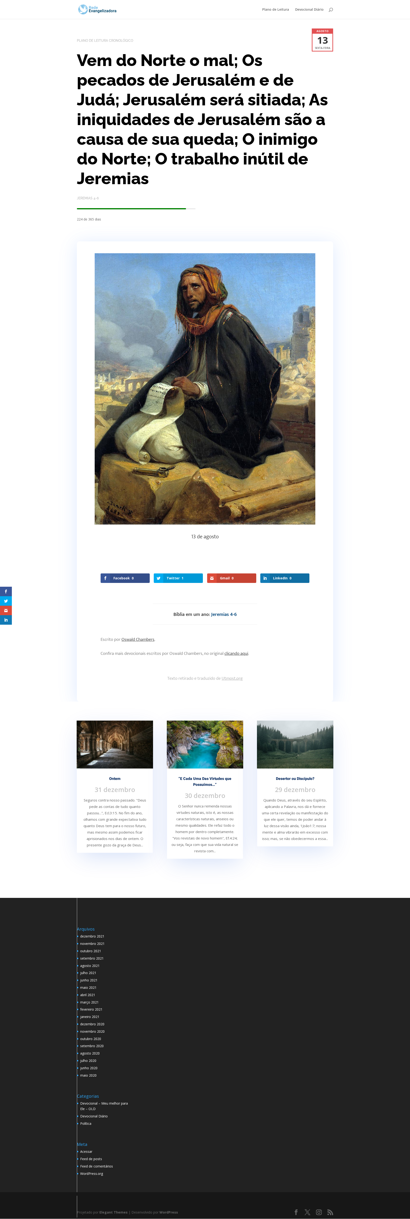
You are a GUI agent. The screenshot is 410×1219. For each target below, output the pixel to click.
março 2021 (89, 1002)
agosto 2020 (90, 1053)
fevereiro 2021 (91, 1009)
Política (85, 1123)
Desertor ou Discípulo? (295, 779)
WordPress (168, 1212)
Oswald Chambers (137, 639)
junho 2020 (89, 1068)
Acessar (86, 1151)
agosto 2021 (90, 965)
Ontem (115, 779)
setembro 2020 (92, 1046)
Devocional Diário (309, 10)
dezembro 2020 (92, 1024)
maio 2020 (88, 1075)
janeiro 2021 (89, 1016)
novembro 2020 (92, 1031)
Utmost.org (232, 678)
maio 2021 (88, 987)
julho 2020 (88, 1060)
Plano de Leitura (275, 10)
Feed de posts (91, 1159)
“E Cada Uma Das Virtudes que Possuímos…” (204, 782)
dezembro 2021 (92, 936)
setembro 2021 (92, 958)
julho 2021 (88, 973)
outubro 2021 (90, 951)
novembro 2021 (92, 943)
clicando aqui (236, 653)
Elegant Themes (113, 1212)
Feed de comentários (96, 1166)
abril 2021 (87, 995)
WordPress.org (91, 1173)
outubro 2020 (90, 1038)
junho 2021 (89, 980)
